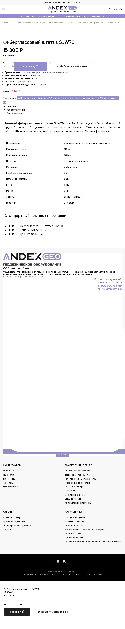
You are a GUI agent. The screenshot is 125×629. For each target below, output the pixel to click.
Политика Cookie (73, 533)
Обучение (8, 529)
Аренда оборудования (14, 521)
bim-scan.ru (8, 475)
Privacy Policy (73, 574)
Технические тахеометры (77, 475)
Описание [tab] (12, 106)
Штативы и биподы (77, 23)
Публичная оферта (74, 537)
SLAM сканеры (72, 490)
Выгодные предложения (76, 517)
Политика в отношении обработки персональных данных (93, 541)
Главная (7, 23)
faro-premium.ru (11, 486)
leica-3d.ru (8, 483)
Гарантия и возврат (74, 525)
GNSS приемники (73, 499)
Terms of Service (90, 574)
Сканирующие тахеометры (78, 470)
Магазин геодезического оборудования (32, 23)
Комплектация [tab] (14, 112)
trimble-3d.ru (9, 479)
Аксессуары (59, 23)
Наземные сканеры (74, 486)
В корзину (29, 66)
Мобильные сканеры (75, 495)
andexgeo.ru (9, 470)
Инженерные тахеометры (77, 483)
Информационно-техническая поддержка (85, 529)
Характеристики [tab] (16, 109)
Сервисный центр (11, 517)
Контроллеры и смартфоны (78, 503)
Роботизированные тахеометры (80, 479)
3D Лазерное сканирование (17, 525)
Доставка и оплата (74, 521)
